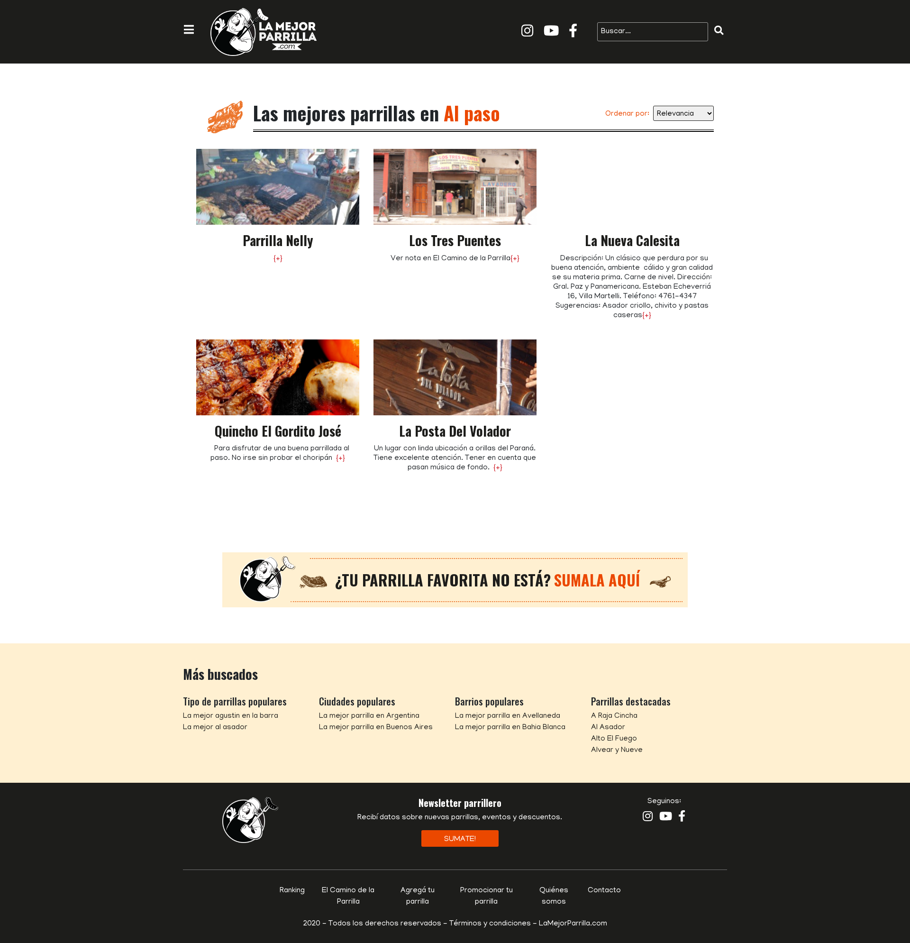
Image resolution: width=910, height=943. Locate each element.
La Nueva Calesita (632, 240)
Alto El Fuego (614, 739)
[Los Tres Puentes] (455, 187)
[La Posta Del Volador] (455, 378)
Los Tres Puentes (455, 240)
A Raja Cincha (614, 716)
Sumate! (460, 839)
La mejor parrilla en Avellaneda (507, 716)
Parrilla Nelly (278, 240)
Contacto (604, 891)
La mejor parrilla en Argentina (369, 716)
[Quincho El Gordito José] (277, 378)
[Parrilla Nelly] (277, 187)
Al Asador (608, 727)
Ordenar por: (627, 114)
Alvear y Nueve (617, 750)
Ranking (292, 891)
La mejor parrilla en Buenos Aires (376, 727)
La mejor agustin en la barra (230, 716)
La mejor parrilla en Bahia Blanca (510, 727)
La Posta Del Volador (455, 430)
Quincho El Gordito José (278, 430)
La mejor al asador (215, 727)
